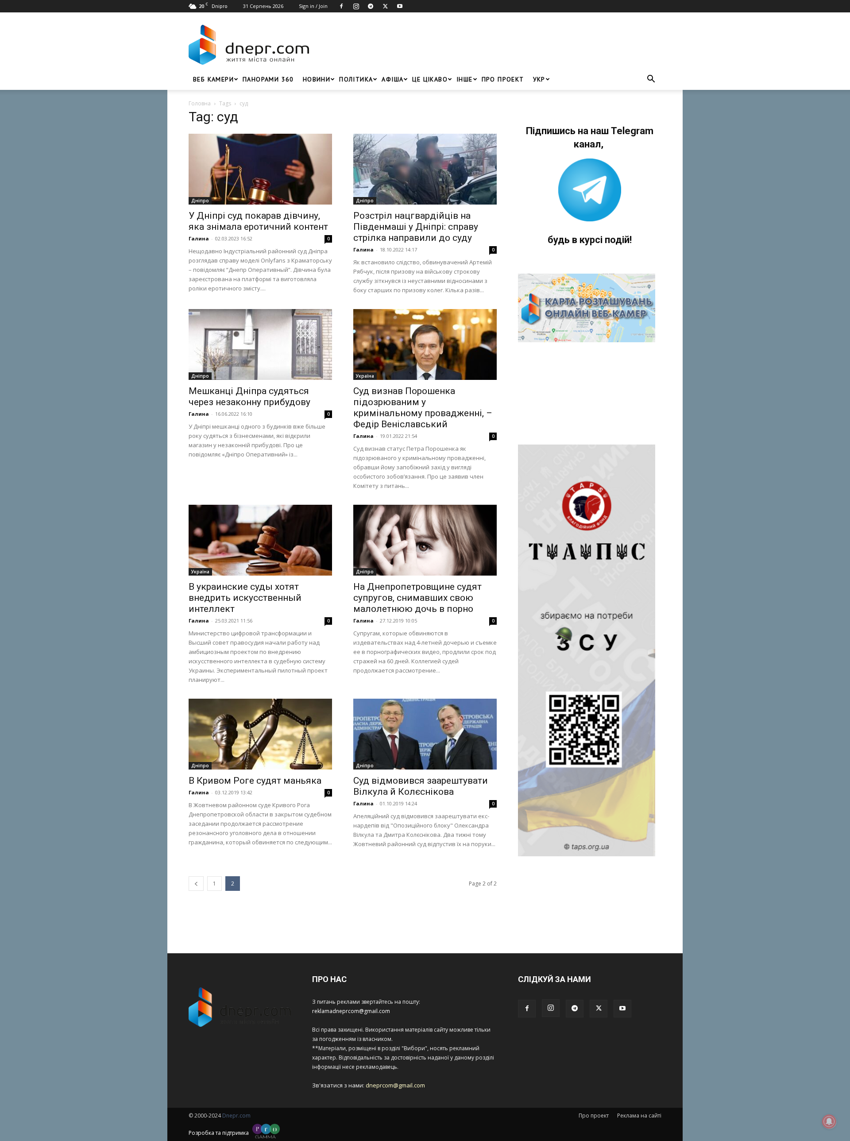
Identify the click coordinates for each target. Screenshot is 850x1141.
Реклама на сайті (639, 1115)
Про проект (503, 79)
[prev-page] (196, 883)
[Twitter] (385, 6)
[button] (650, 80)
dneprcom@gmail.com (395, 1085)
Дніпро (200, 200)
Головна (200, 103)
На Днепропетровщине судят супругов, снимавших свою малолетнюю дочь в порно (417, 597)
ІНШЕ (464, 79)
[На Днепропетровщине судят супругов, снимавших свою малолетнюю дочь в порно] (425, 540)
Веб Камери (213, 79)
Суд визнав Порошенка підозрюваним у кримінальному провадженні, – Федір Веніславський (422, 407)
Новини (316, 79)
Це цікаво (430, 79)
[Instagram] (356, 6)
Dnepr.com (236, 1115)
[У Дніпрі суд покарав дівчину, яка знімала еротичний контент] (260, 169)
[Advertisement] (488, 45)
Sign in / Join (313, 6)
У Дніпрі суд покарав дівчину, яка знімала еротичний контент (258, 221)
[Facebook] (341, 6)
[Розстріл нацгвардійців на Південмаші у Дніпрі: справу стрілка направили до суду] (425, 169)
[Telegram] (370, 6)
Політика (356, 79)
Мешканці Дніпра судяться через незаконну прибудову (249, 396)
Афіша (392, 79)
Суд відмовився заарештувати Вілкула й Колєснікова (420, 786)
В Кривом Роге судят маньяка (255, 780)
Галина (199, 238)
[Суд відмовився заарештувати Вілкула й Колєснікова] (425, 734)
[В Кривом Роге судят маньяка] (260, 734)
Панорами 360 (268, 79)
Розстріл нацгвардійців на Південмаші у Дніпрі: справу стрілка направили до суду (415, 226)
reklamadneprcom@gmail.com (351, 1011)
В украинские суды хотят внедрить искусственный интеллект (245, 597)
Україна (365, 376)
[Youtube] (399, 6)
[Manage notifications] (829, 1121)
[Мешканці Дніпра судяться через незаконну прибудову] (260, 344)
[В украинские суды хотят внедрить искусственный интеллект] (260, 540)
